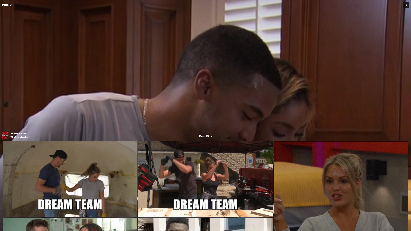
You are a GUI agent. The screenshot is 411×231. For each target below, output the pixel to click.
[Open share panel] (406, 5)
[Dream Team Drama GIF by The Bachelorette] (205, 115)
